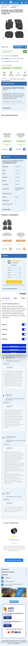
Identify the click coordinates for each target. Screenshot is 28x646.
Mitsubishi (17, 170)
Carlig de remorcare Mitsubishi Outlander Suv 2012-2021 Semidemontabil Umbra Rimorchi (7, 135)
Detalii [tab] (15, 298)
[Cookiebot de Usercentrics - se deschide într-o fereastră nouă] (19, 294)
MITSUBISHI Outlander (17, 93)
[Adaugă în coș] (10, 149)
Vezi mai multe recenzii (14, 560)
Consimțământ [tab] (6, 298)
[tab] (14, 84)
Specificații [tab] (6, 157)
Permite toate (14, 346)
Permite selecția (14, 349)
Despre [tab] (23, 298)
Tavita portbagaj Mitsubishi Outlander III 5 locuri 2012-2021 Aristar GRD (20, 135)
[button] (3, 29)
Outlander (17, 173)
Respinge (14, 352)
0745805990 (14, 55)
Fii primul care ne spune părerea (17, 78)
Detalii (7, 617)
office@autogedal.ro (9, 581)
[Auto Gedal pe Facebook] (14, 592)
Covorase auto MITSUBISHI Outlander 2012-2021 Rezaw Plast (7, 234)
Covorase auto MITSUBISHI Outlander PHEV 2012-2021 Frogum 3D (20, 235)
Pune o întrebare (5, 80)
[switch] (24, 329)
